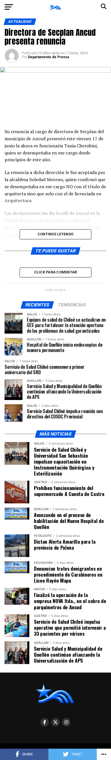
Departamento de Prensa (48, 57)
